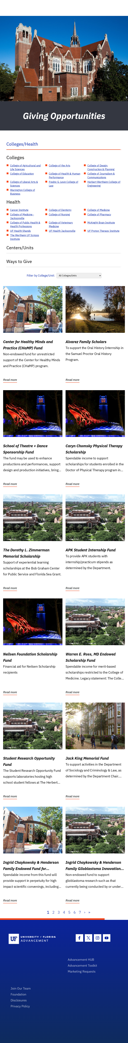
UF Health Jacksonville (62, 230)
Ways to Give (19, 261)
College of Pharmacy (99, 214)
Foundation (18, 994)
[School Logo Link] (34, 939)
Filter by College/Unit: (41, 275)
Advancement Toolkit (82, 965)
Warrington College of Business (22, 191)
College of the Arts (59, 165)
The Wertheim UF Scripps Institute (24, 237)
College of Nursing (59, 214)
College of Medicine (98, 210)
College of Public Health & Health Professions (25, 224)
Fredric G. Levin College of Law (63, 183)
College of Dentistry (60, 210)
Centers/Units (20, 248)
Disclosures (19, 1000)
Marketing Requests (82, 971)
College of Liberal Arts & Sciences (24, 183)
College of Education (22, 173)
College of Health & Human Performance (64, 175)
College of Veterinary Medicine (61, 224)
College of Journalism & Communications (101, 175)
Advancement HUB (81, 959)
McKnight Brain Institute (101, 222)
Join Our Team (21, 988)
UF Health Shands (20, 230)
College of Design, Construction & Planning (101, 167)
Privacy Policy (20, 1006)
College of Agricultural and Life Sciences (25, 167)
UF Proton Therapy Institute (103, 230)
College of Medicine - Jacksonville (22, 216)
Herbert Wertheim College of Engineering (103, 183)
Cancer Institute (19, 210)
